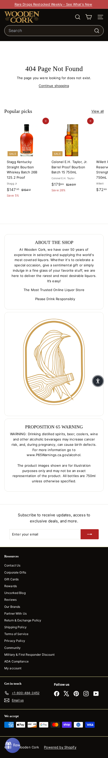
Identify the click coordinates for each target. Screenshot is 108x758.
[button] (98, 381)
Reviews (10, 600)
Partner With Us (15, 613)
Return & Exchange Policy (22, 620)
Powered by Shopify (60, 747)
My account (12, 668)
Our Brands (12, 607)
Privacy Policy (14, 641)
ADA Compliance (16, 661)
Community (12, 648)
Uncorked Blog (15, 593)
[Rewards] (12, 745)
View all (97, 111)
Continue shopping (54, 86)
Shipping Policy (15, 627)
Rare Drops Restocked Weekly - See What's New (53, 4)
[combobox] (54, 30)
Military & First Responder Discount (29, 654)
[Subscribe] (90, 534)
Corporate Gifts (15, 572)
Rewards (10, 586)
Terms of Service (16, 634)
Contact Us (12, 565)
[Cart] (88, 17)
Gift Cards (11, 579)
